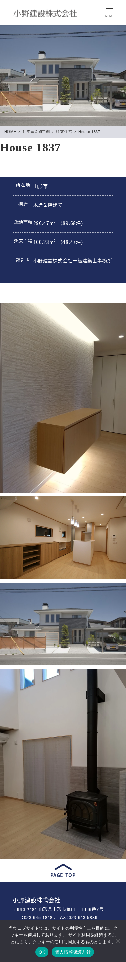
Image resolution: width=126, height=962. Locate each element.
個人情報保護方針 (73, 952)
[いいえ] (117, 941)
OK (42, 952)
